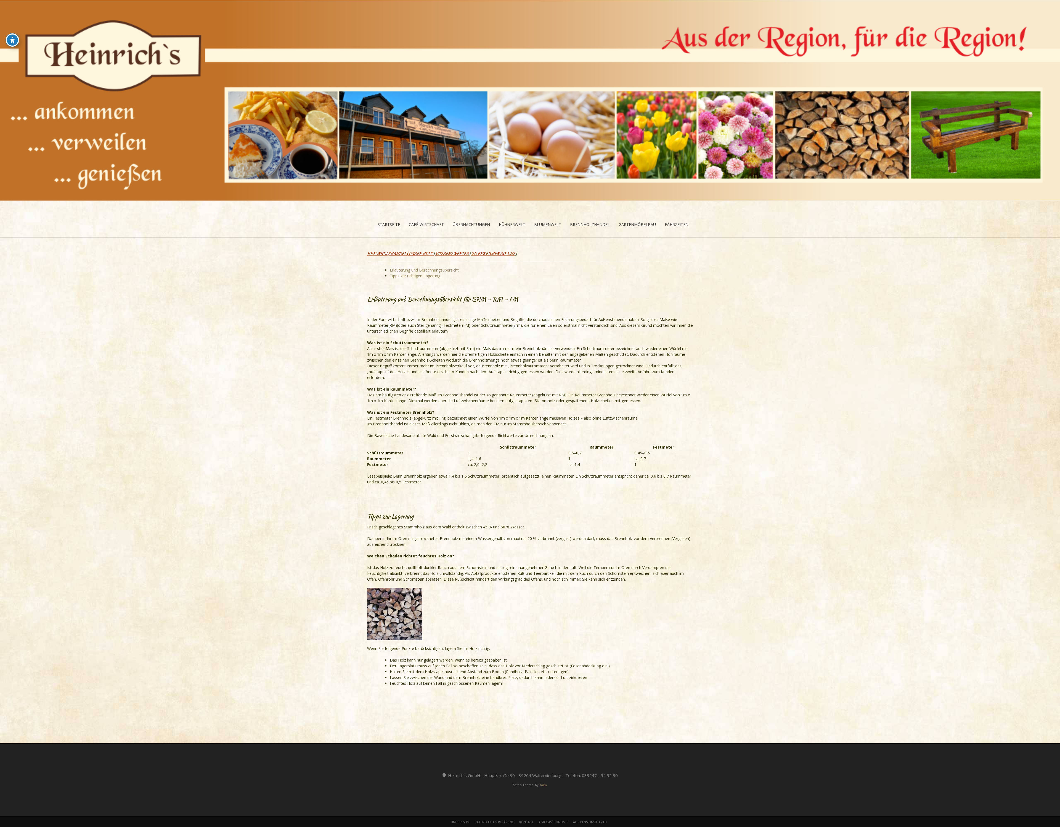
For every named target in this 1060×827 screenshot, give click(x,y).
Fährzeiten (676, 224)
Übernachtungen (471, 224)
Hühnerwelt (512, 224)
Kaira (543, 785)
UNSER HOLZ (421, 253)
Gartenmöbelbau (637, 224)
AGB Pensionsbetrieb (590, 822)
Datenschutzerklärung (494, 822)
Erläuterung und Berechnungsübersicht (424, 270)
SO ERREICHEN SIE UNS (493, 253)
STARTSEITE (389, 224)
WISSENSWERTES (452, 253)
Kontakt (526, 822)
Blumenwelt (547, 224)
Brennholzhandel (590, 224)
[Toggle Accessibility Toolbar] (12, 40)
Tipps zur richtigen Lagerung (415, 275)
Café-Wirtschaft (426, 224)
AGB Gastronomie (553, 822)
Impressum (461, 822)
